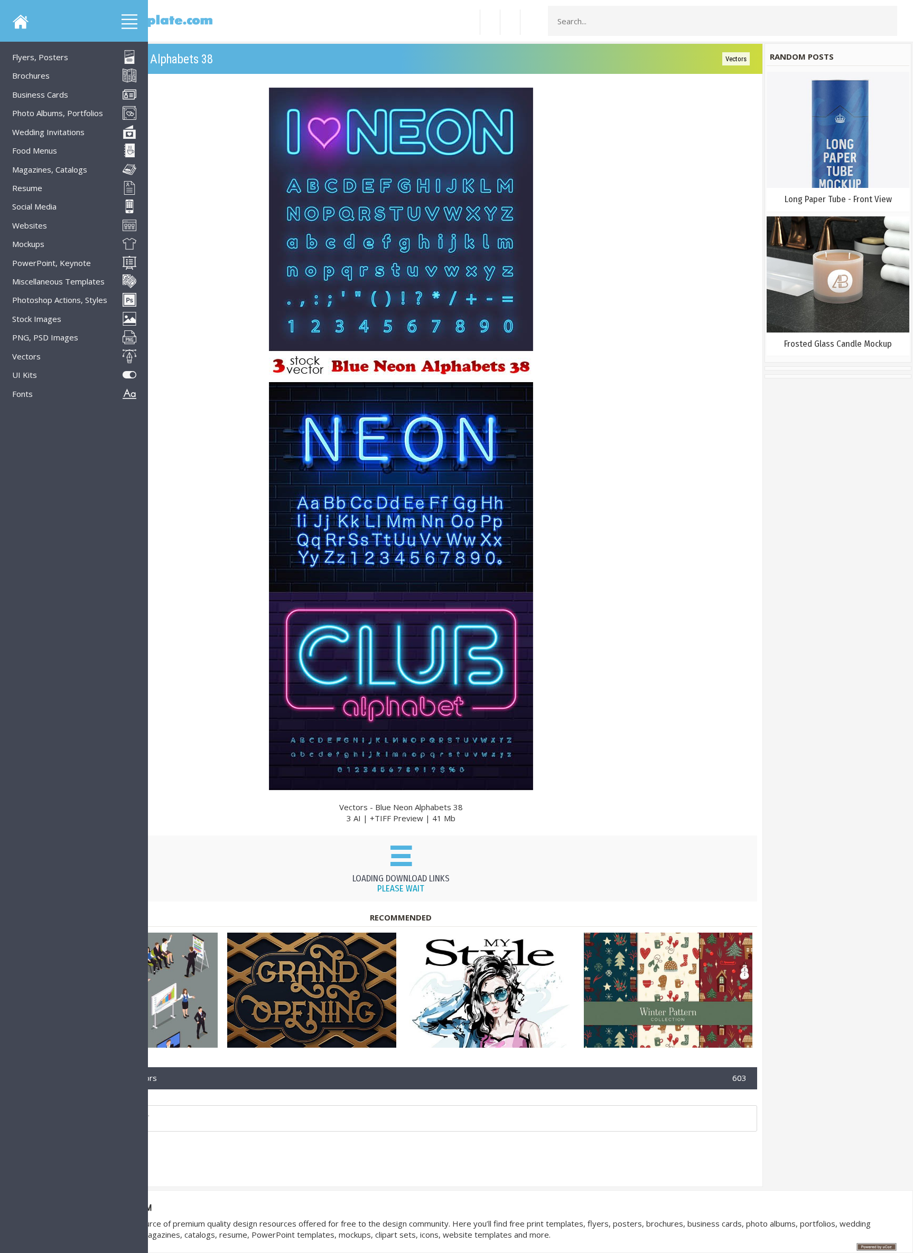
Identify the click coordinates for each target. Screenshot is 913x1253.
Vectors (736, 59)
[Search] (886, 21)
